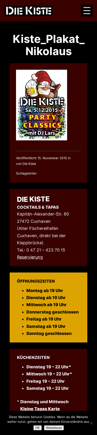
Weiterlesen (54, 428)
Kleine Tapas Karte (40, 408)
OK (37, 428)
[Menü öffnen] (87, 10)
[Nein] (91, 423)
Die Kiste (33, 199)
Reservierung (30, 257)
